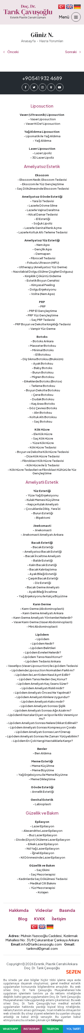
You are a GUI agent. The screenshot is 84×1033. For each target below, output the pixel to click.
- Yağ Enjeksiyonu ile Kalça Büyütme (42, 596)
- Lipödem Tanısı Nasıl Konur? (42, 657)
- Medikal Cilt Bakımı (42, 883)
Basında (67, 910)
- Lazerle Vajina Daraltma (42, 210)
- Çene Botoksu (42, 394)
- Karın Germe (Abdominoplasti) (42, 608)
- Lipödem (42, 639)
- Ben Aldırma (42, 753)
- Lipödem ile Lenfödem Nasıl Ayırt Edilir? (42, 674)
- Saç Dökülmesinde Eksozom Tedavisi (42, 188)
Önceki (13, 52)
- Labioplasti (42, 804)
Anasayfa (28, 41)
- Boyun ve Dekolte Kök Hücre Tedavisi (42, 452)
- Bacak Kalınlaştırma (42, 569)
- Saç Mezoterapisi (42, 874)
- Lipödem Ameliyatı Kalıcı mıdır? (42, 701)
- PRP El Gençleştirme (42, 311)
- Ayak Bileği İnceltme (42, 591)
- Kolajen (42, 892)
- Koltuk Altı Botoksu (42, 417)
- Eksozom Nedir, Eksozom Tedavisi (42, 179)
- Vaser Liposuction (42, 119)
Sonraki (71, 52)
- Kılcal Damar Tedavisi (42, 214)
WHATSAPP (10, 1029)
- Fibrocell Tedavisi (42, 258)
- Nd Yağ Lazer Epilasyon (42, 848)
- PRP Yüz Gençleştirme (42, 315)
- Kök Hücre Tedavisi (42, 447)
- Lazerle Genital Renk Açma (42, 228)
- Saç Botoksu (42, 421)
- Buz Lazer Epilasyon (42, 835)
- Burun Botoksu (42, 372)
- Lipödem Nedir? (42, 643)
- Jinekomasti (42, 530)
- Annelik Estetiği (42, 791)
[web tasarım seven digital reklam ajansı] (73, 972)
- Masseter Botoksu (42, 345)
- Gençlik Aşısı (42, 249)
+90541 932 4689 (42, 78)
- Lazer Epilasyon (42, 826)
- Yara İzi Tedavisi (42, 201)
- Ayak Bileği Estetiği (42, 574)
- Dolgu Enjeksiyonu (42, 289)
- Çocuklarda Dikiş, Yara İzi (42, 508)
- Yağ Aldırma (42, 140)
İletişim (59, 918)
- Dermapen (42, 253)
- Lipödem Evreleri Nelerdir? (42, 652)
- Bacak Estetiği (42, 547)
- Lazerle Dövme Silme (42, 205)
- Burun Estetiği (42, 513)
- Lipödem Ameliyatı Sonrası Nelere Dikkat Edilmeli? (42, 723)
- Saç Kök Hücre (42, 438)
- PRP (42, 306)
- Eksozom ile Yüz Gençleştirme (42, 184)
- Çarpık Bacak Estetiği (42, 578)
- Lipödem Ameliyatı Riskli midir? (42, 688)
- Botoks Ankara (42, 341)
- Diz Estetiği (42, 583)
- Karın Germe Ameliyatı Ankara (42, 613)
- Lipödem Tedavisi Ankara (42, 661)
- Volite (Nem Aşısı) (42, 294)
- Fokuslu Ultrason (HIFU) (42, 262)
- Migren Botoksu (42, 377)
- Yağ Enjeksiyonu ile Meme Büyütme (42, 774)
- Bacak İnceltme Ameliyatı (42, 556)
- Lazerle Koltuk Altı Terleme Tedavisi (42, 232)
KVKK (39, 918)
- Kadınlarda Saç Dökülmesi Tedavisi (42, 879)
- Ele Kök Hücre (42, 434)
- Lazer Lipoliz (42, 153)
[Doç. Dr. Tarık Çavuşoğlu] (28, 11)
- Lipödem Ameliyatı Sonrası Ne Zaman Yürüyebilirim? (42, 736)
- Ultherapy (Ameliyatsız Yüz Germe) (42, 267)
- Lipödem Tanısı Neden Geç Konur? (42, 679)
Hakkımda (19, 910)
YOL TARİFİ (73, 1029)
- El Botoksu (42, 354)
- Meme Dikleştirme (42, 779)
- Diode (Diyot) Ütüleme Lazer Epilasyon (42, 839)
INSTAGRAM (31, 1029)
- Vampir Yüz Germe (42, 328)
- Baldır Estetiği (42, 560)
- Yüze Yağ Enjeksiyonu (42, 495)
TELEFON (52, 1029)
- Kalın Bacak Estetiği (42, 565)
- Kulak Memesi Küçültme (42, 500)
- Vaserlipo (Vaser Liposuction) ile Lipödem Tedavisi (42, 666)
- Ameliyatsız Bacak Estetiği (42, 551)
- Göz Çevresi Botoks (42, 408)
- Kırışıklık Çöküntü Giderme (42, 276)
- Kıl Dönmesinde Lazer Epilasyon (42, 857)
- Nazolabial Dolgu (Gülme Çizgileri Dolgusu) (42, 271)
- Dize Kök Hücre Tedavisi (42, 456)
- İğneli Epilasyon (42, 853)
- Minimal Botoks (42, 350)
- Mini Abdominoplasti (42, 626)
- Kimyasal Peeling (42, 285)
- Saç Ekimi (42, 870)
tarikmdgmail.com (42, 948)
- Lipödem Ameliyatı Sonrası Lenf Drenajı (42, 732)
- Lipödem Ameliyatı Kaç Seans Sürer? (42, 683)
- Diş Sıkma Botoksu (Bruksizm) (42, 359)
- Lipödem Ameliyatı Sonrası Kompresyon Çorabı (42, 727)
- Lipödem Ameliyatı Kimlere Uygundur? (42, 697)
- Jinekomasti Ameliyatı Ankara (42, 534)
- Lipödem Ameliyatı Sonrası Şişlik (42, 706)
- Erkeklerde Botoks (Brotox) (42, 381)
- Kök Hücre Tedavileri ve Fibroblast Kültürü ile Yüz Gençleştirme (42, 471)
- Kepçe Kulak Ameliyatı (42, 504)
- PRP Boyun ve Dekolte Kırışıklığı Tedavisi (42, 324)
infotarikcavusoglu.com (41, 944)
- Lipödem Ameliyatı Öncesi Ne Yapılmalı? (42, 692)
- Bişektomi (42, 517)
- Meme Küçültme (42, 765)
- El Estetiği (42, 219)
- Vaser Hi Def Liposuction (42, 123)
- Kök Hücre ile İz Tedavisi (42, 465)
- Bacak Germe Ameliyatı (42, 587)
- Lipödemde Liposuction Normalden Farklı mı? (42, 670)
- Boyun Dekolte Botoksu (42, 390)
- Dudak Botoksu (42, 399)
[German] (77, 6)
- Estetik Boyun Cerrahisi (42, 280)
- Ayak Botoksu (42, 363)
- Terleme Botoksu (42, 386)
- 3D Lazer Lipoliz (42, 157)
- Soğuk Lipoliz (42, 223)
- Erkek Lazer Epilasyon (42, 844)
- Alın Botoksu (42, 412)
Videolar (44, 910)
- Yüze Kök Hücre (42, 443)
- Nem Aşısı (42, 245)
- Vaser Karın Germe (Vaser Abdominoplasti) (42, 622)
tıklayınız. (57, 1020)
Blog (22, 918)
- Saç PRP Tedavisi (42, 320)
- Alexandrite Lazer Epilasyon (42, 830)
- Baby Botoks (42, 368)
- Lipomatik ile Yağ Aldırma (42, 136)
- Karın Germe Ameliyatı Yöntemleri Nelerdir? (42, 617)
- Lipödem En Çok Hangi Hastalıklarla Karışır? (42, 741)
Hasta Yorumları (51, 41)
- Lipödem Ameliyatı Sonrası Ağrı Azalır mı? (42, 710)
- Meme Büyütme (42, 770)
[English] (69, 6)
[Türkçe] (61, 6)
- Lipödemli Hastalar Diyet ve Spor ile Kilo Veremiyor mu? (42, 716)
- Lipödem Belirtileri (42, 648)
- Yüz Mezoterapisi (42, 888)
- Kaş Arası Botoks (42, 403)
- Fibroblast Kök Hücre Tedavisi (42, 461)
